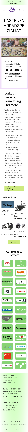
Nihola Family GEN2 (20, 231)
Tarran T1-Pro (18, 213)
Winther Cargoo (6, 232)
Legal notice (22, 424)
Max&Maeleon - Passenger (6, 210)
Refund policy (10, 429)
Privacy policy (13, 424)
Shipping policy (20, 429)
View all (14, 242)
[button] (4, 10)
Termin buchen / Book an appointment (13, 188)
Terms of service (21, 427)
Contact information (9, 427)
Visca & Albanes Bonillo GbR (13, 421)
